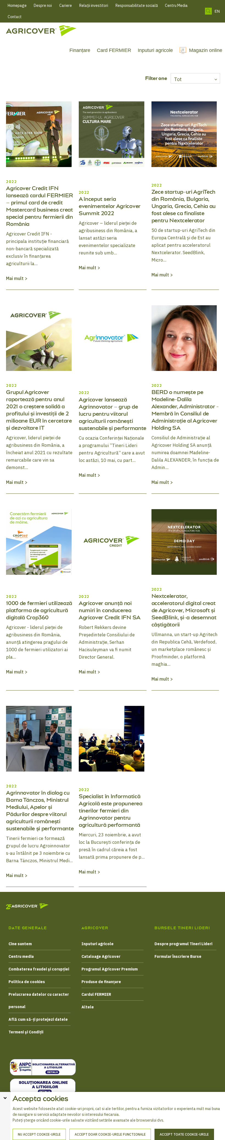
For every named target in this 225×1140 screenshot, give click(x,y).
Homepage (17, 5)
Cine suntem (20, 943)
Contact (15, 16)
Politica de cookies (27, 981)
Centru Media (176, 5)
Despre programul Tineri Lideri (183, 943)
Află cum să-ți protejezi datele (38, 1019)
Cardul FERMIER (96, 994)
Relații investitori (93, 5)
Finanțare (79, 50)
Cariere (65, 5)
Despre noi (43, 5)
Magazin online (205, 50)
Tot (178, 79)
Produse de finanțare (101, 981)
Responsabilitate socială (137, 5)
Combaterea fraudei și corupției (39, 969)
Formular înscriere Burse (177, 956)
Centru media (21, 956)
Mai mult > (16, 278)
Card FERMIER (114, 50)
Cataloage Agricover (100, 956)
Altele (87, 1007)
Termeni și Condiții (26, 1032)
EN (217, 11)
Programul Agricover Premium (109, 969)
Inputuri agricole (155, 50)
